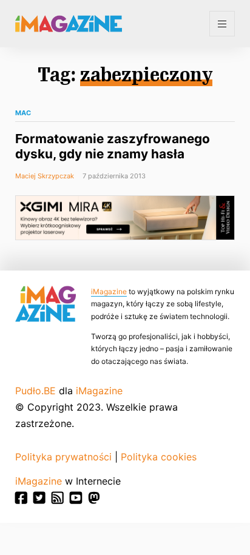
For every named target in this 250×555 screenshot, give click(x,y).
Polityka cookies (159, 457)
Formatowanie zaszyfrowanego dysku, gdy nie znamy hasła (112, 146)
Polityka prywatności (63, 457)
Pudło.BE (35, 391)
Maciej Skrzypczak (44, 176)
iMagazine (109, 291)
